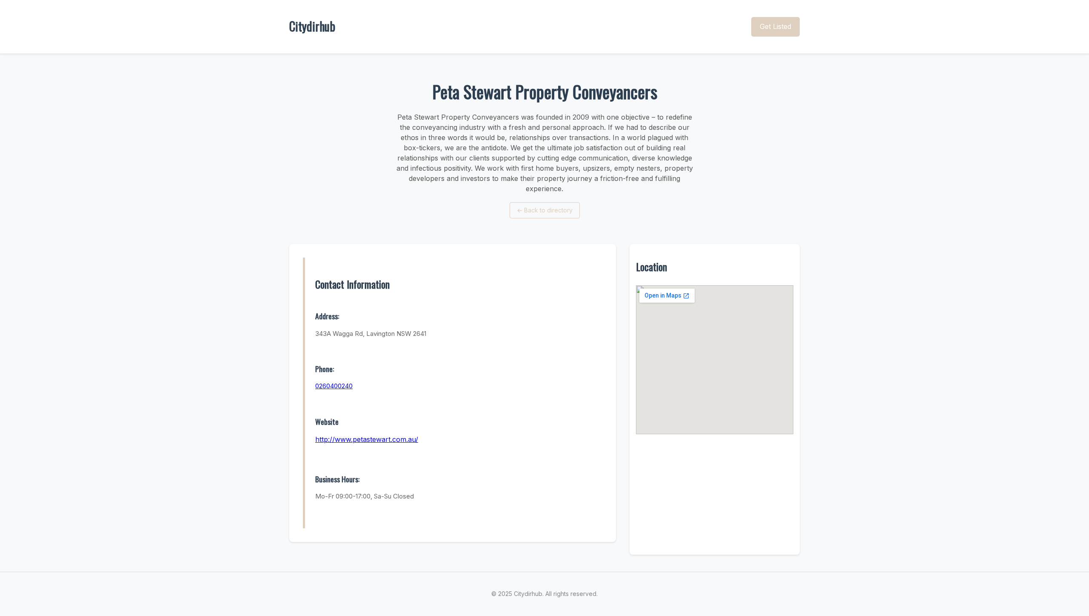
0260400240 (334, 386)
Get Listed (775, 26)
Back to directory (545, 210)
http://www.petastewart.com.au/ (366, 439)
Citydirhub (312, 26)
